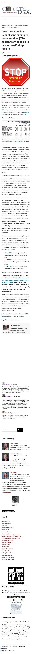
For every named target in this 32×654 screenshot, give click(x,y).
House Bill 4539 (17, 105)
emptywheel (5, 529)
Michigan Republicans (21, 25)
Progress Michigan (7, 542)
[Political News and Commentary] (16, 10)
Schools (14, 320)
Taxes (3, 27)
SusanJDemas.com (7, 549)
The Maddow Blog (7, 555)
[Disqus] (16, 358)
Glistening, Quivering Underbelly (11, 534)
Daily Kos (4, 525)
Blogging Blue (6, 521)
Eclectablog (6, 53)
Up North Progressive (8, 557)
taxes (19, 320)
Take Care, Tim (6, 551)
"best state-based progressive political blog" (15, 593)
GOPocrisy (11, 25)
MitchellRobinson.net (16, 468)
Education (4, 25)
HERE (9, 253)
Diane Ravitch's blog (7, 527)
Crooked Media (6, 523)
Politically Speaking (7, 540)
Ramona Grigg (6, 544)
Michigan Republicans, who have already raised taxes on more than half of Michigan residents (15, 280)
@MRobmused (22, 466)
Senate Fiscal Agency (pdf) (13, 141)
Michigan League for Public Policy (12, 536)
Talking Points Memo (8, 553)
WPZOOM (12, 650)
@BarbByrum (7, 492)
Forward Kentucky (7, 532)
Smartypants (5, 546)
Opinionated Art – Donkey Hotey (11, 538)
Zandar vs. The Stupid (8, 559)
